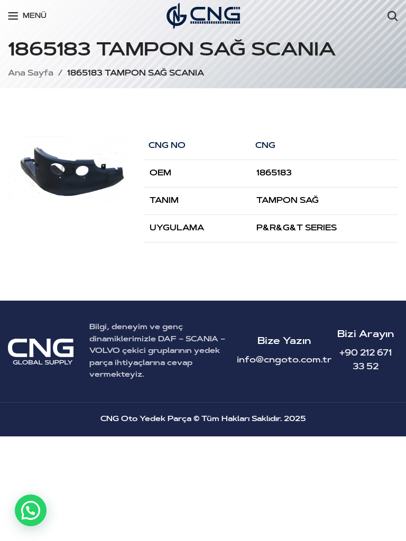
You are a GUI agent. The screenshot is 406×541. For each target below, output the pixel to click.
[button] (31, 510)
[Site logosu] (203, 16)
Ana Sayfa (30, 74)
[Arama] (392, 15)
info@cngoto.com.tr (284, 360)
